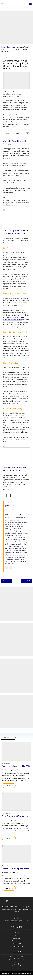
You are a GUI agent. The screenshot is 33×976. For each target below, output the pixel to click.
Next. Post (26, 581)
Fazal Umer (5, 770)
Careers (16, 935)
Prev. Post (6, 581)
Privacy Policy (16, 943)
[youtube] (11, 964)
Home (3, 47)
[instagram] (22, 964)
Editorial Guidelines (17, 941)
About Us (16, 932)
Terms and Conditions (16, 946)
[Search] (26, 3)
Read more (7, 785)
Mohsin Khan (12, 92)
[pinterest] (22, 958)
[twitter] (16, 958)
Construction (11, 47)
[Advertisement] (16, 27)
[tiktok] (16, 964)
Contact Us (16, 938)
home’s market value (10, 396)
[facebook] (11, 958)
